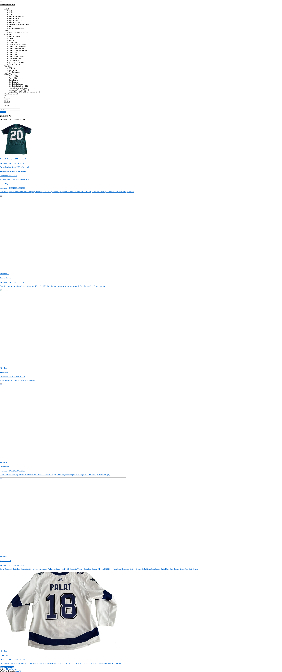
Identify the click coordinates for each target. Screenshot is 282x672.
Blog (10, 11)
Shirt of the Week (10, 74)
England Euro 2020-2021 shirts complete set (24, 92)
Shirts (6, 30)
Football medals (14, 18)
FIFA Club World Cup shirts (19, 32)
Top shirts (7, 66)
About (6, 9)
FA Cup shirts (13, 76)
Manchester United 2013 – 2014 (20, 90)
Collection (8, 34)
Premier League (14, 36)
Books (11, 13)
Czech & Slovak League (17, 44)
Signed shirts (13, 80)
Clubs (11, 15)
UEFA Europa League (16, 48)
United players (9, 96)
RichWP (18, 671)
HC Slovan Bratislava (16, 28)
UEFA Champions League (18, 46)
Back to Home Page (7, 667)
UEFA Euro (13, 54)
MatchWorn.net (11, 669)
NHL (11, 26)
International (13, 70)
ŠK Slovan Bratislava (16, 62)
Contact (7, 102)
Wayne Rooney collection (18, 88)
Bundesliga (13, 42)
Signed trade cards (15, 20)
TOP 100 (12, 68)
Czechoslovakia (14, 72)
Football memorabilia (16, 17)
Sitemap (7, 98)
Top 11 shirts (13, 82)
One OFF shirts (14, 64)
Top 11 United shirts (16, 84)
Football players (14, 22)
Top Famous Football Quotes (19, 24)
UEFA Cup (13, 52)
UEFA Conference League (18, 50)
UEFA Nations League (17, 56)
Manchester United (11, 94)
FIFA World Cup (15, 58)
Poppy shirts (13, 78)
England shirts (14, 60)
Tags (6, 100)
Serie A (11, 40)
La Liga (11, 38)
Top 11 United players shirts (18, 86)
